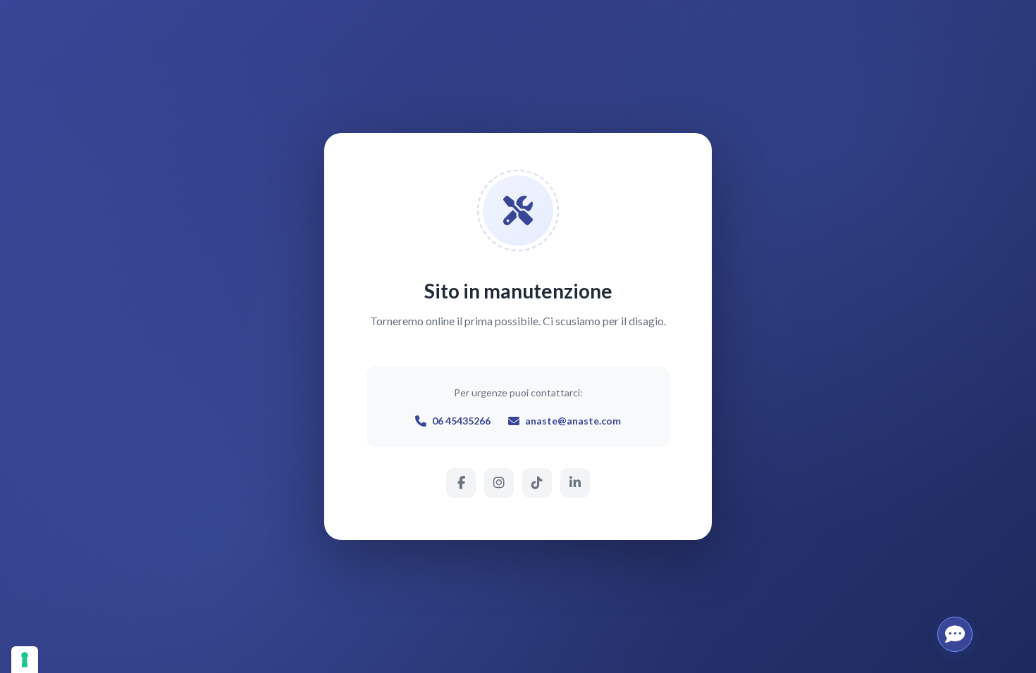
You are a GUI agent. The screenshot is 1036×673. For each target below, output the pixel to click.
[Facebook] (461, 483)
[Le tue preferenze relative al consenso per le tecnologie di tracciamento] (24, 659)
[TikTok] (537, 483)
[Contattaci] (955, 634)
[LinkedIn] (575, 483)
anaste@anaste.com (573, 421)
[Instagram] (499, 483)
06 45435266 (461, 421)
